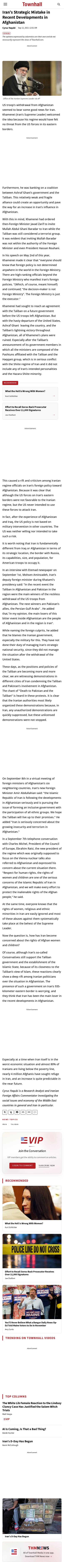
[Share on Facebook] (17, 1112)
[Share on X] (4, 1112)
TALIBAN (14, 1124)
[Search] (59, 4)
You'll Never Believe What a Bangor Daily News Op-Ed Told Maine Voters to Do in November (31, 1324)
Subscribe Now (47, 1165)
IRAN (4, 1124)
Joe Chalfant (10, 1278)
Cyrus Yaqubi (8, 28)
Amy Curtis (9, 1329)
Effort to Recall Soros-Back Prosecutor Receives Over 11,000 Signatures (29, 1273)
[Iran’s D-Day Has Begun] (32, 1516)
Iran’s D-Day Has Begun (17, 1441)
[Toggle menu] (5, 4)
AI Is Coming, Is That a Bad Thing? (24, 1429)
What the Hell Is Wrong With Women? (24, 1223)
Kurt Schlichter (11, 1227)
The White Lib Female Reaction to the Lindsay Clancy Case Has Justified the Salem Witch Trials (31, 1406)
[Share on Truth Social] (11, 1112)
